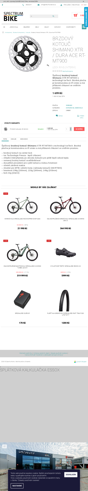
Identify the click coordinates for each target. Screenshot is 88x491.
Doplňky (57, 27)
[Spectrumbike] (13, 16)
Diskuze (13, 139)
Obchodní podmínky (25, 353)
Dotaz (61, 116)
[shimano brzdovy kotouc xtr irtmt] (5, 129)
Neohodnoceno (67, 71)
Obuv (37, 27)
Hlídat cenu (82, 117)
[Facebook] (3, 5)
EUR (85, 5)
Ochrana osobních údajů (41, 353)
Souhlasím (71, 475)
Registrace (76, 5)
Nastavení (17, 486)
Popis (5, 139)
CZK (82, 5)
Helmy (46, 27)
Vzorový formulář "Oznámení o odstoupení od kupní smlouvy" (44, 355)
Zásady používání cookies (59, 353)
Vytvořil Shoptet (81, 361)
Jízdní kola (14, 27)
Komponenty (71, 27)
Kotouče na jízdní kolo (74, 108)
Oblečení (26, 27)
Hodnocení (24, 139)
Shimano (69, 105)
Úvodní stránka (4, 27)
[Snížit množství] (71, 130)
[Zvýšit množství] (71, 128)
